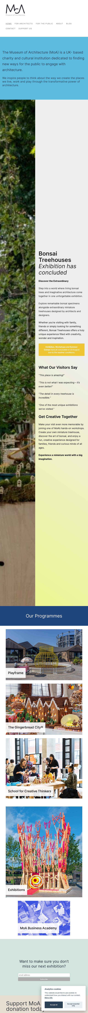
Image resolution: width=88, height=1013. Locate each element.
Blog (69, 23)
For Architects (24, 23)
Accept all (53, 1005)
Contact (11, 29)
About (59, 23)
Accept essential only (73, 1005)
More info (48, 998)
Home (9, 23)
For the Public (44, 23)
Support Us (25, 29)
